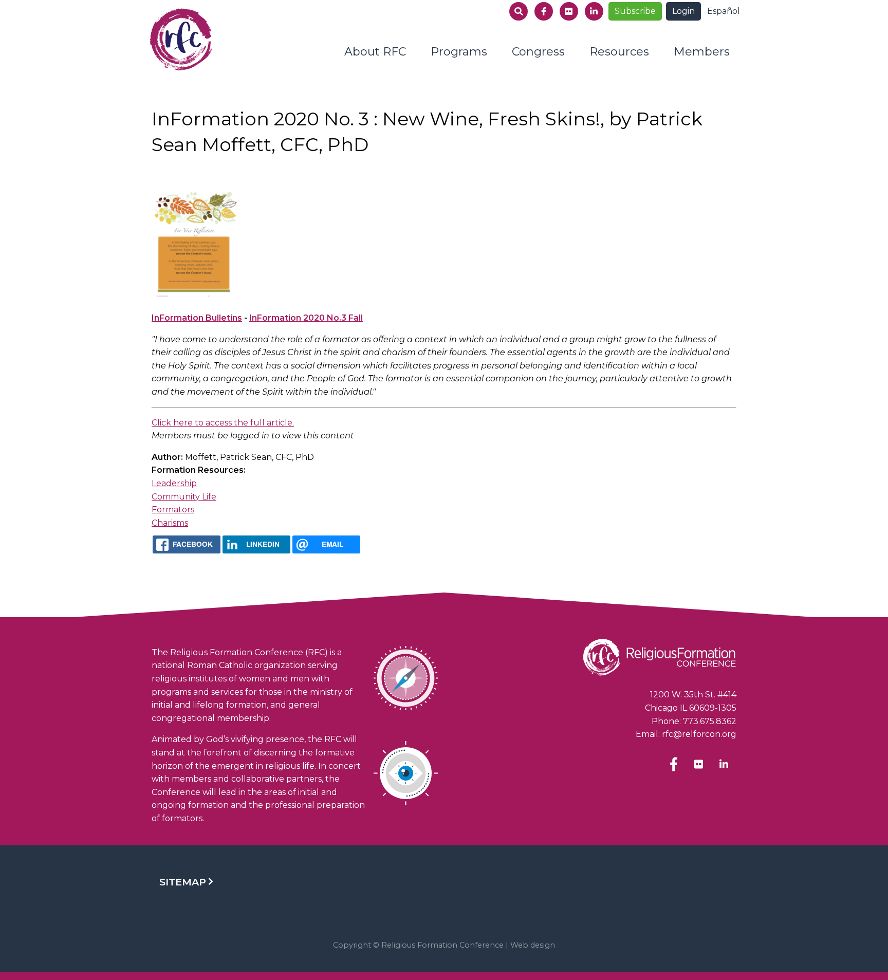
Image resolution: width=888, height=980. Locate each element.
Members (702, 52)
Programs (459, 52)
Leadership (174, 483)
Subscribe (635, 11)
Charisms (170, 523)
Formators (173, 509)
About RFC (375, 52)
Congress (538, 52)
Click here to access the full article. (223, 423)
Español (723, 11)
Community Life (184, 497)
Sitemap (182, 882)
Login (683, 11)
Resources (619, 52)
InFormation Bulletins (197, 318)
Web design (532, 945)
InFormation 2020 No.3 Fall (306, 318)
